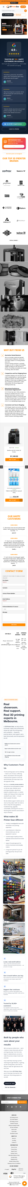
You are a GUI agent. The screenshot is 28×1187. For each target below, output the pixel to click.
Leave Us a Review (14, 129)
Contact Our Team (10, 1083)
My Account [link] (14, 1129)
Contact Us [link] (14, 1142)
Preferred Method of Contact (10, 606)
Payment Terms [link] (14, 1153)
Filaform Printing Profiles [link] (14, 1125)
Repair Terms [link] (14, 1151)
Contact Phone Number (9, 593)
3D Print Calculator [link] (14, 1127)
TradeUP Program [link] (14, 1123)
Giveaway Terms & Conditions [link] (14, 1163)
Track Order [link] (14, 1131)
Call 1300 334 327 (8, 14)
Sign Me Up (23, 1102)
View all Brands (14, 240)
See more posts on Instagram (14, 153)
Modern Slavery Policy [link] (14, 1161)
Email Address (6, 599)
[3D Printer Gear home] (13, 7)
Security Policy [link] (14, 1157)
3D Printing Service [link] (14, 1117)
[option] (14, 467)
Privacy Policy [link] (14, 1149)
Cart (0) (23, 6)
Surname (5, 587)
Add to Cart (12, 459)
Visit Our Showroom (10, 1087)
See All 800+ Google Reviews (15, 124)
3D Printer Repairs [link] (14, 1119)
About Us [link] (14, 1138)
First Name (5, 580)
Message (5, 612)
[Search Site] (25, 10)
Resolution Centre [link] (14, 1133)
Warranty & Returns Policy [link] (14, 1155)
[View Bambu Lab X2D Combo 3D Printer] (21, 459)
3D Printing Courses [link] (14, 1121)
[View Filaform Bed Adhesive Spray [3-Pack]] (21, 500)
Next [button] (26, 466)
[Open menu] (3, 6)
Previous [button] (1, 466)
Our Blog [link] (14, 1140)
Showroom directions (18, 15)
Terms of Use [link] (14, 1147)
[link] (7, 1106)
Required (4, 582)
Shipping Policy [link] (14, 1159)
